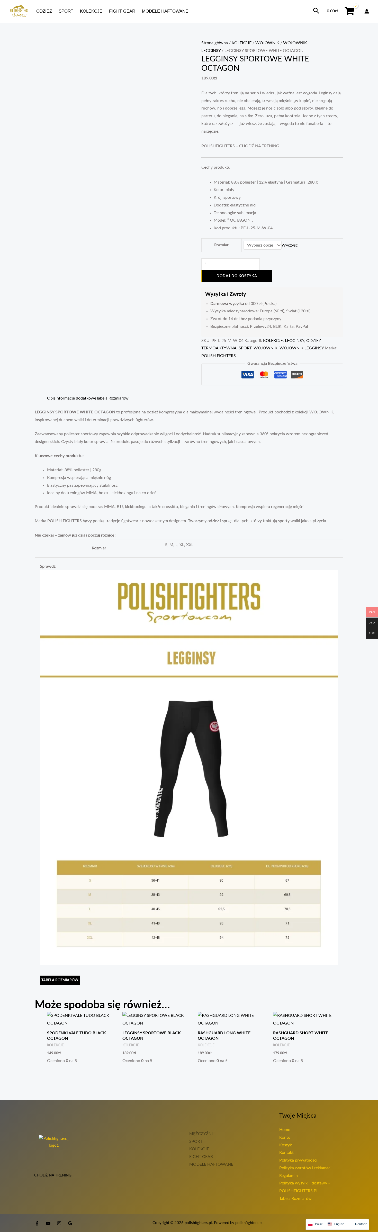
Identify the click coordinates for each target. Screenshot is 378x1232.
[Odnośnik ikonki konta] (366, 11)
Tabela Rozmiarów (295, 1199)
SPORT (66, 11)
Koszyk (285, 1145)
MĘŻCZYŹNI (201, 1134)
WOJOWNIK (267, 43)
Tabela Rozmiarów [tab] (112, 398)
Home (284, 1130)
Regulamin (288, 1176)
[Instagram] (59, 1223)
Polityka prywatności (298, 1160)
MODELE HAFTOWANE (165, 11)
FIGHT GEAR (122, 11)
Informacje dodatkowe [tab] (76, 398)
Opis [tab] (51, 398)
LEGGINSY (294, 341)
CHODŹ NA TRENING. (54, 1175)
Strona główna (214, 43)
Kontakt (286, 1153)
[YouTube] (48, 1223)
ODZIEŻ (44, 11)
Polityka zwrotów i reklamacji (305, 1168)
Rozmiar (221, 245)
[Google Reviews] (70, 1223)
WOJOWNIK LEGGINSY (302, 348)
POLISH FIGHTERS (218, 356)
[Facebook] (37, 1223)
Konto (284, 1137)
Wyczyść (290, 245)
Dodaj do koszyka (237, 276)
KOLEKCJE (91, 11)
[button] (316, 11)
